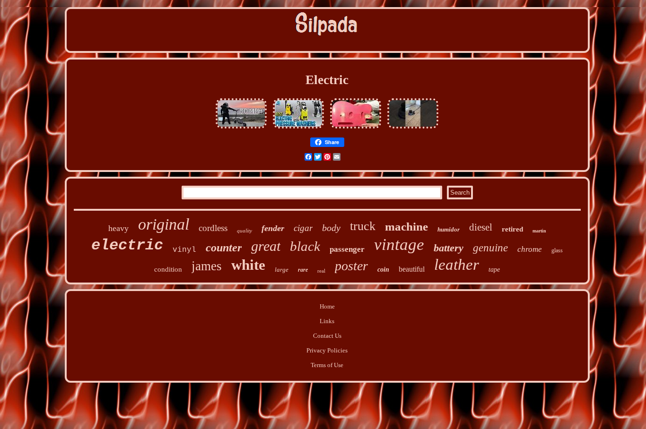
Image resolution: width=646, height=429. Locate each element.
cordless (213, 228)
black (305, 246)
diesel (480, 227)
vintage (399, 244)
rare (303, 269)
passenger (347, 249)
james (207, 266)
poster (351, 265)
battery (448, 248)
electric (127, 245)
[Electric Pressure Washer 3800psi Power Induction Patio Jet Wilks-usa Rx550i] (298, 128)
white (248, 265)
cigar (303, 228)
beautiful (412, 269)
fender (273, 228)
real (321, 271)
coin (383, 269)
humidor (448, 229)
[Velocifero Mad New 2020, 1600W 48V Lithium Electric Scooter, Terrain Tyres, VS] (241, 128)
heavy (118, 228)
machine (406, 226)
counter (224, 247)
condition (168, 269)
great (265, 246)
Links (327, 321)
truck (362, 226)
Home (327, 306)
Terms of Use (327, 365)
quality (244, 230)
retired (512, 229)
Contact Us (327, 335)
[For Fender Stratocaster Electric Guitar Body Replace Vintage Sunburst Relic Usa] (356, 128)
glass (557, 250)
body (331, 228)
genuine (490, 248)
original (163, 224)
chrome (529, 249)
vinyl (184, 250)
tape (494, 269)
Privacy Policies (327, 350)
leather (456, 264)
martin (539, 230)
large (281, 269)
